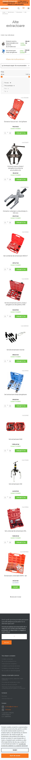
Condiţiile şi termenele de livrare (11, 666)
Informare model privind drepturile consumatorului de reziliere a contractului (13, 687)
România (4, 696)
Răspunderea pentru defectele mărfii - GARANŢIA (13, 679)
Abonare (6, 642)
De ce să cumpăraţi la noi (9, 661)
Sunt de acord (15, 755)
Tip (6, 91)
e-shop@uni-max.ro (11, 706)
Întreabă (8, 709)
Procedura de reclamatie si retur (11, 682)
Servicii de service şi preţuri (9, 684)
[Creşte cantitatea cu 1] (10, 133)
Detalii (15, 587)
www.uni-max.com (7, 698)
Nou (6, 88)
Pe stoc (7, 82)
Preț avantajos (9, 85)
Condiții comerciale (7, 659)
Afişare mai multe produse (15, 59)
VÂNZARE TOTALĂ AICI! (9, 1)
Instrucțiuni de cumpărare (9, 663)
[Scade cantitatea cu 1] (5, 133)
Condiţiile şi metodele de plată (10, 668)
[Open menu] (28, 8)
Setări (15, 750)
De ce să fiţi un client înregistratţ (11, 670)
